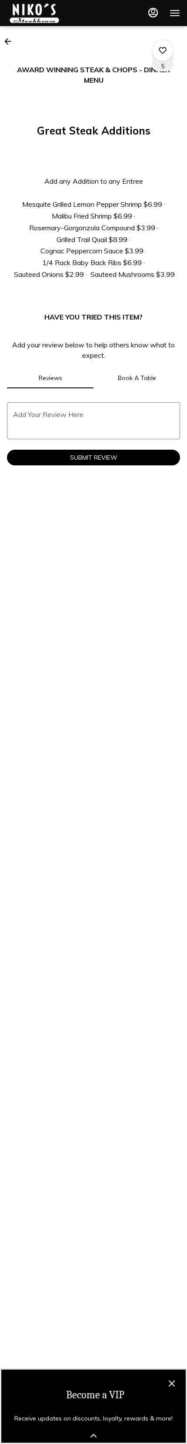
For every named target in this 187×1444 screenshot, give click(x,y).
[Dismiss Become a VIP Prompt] (171, 1383)
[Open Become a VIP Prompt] (93, 1436)
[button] (10, 41)
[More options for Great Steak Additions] (162, 50)
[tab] (50, 377)
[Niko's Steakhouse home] (46, 13)
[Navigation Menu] (174, 13)
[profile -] (153, 12)
